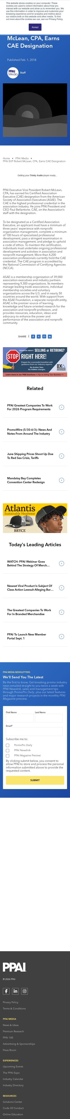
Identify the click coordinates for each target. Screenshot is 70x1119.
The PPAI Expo (11, 1072)
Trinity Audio (36, 175)
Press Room (9, 1050)
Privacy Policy (10, 1002)
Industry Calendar (13, 1079)
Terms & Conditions (14, 1008)
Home (6, 158)
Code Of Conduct (13, 1108)
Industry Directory (13, 1085)
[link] (35, 407)
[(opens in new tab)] (35, 376)
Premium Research (13, 1031)
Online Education (13, 1114)
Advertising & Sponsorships (19, 1043)
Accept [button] (35, 27)
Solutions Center (12, 1101)
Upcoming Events (13, 1066)
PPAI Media (22, 158)
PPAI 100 (8, 1037)
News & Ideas (10, 1025)
